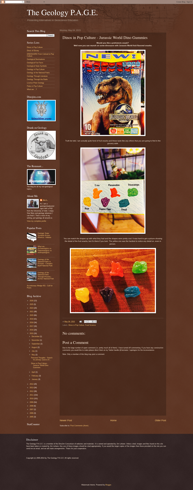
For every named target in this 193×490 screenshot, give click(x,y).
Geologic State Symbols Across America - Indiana (44, 235)
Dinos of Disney (33, 51)
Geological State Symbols (37, 66)
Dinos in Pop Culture (76, 325)
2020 (32, 315)
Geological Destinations (36, 59)
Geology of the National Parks (38, 73)
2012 (32, 391)
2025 (32, 304)
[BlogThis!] (88, 321)
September (36, 344)
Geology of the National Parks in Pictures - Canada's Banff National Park (45, 262)
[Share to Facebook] (93, 321)
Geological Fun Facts (35, 63)
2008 (32, 406)
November (36, 340)
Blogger (108, 485)
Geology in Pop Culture (36, 69)
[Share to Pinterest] (95, 321)
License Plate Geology (35, 83)
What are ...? (32, 89)
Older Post (160, 420)
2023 (32, 308)
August (35, 347)
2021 (32, 312)
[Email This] (85, 321)
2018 (32, 322)
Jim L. (45, 200)
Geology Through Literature (37, 76)
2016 (32, 330)
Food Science (90, 325)
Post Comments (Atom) (79, 426)
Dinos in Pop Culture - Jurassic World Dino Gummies (39, 365)
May (33, 355)
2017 (32, 326)
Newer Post (66, 420)
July (33, 351)
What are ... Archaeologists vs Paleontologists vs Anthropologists (45, 249)
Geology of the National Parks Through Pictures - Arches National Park (46, 276)
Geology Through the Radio (37, 79)
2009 (32, 402)
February (35, 376)
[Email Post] (80, 322)
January (35, 379)
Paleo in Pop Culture (35, 86)
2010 (32, 398)
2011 (32, 395)
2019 (32, 319)
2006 (32, 413)
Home (113, 420)
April (34, 372)
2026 (32, 301)
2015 (32, 333)
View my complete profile (36, 221)
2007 (32, 409)
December (36, 336)
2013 (32, 388)
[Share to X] (90, 321)
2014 (32, 384)
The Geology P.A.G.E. (62, 12)
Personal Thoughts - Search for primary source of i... (41, 359)
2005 (32, 417)
